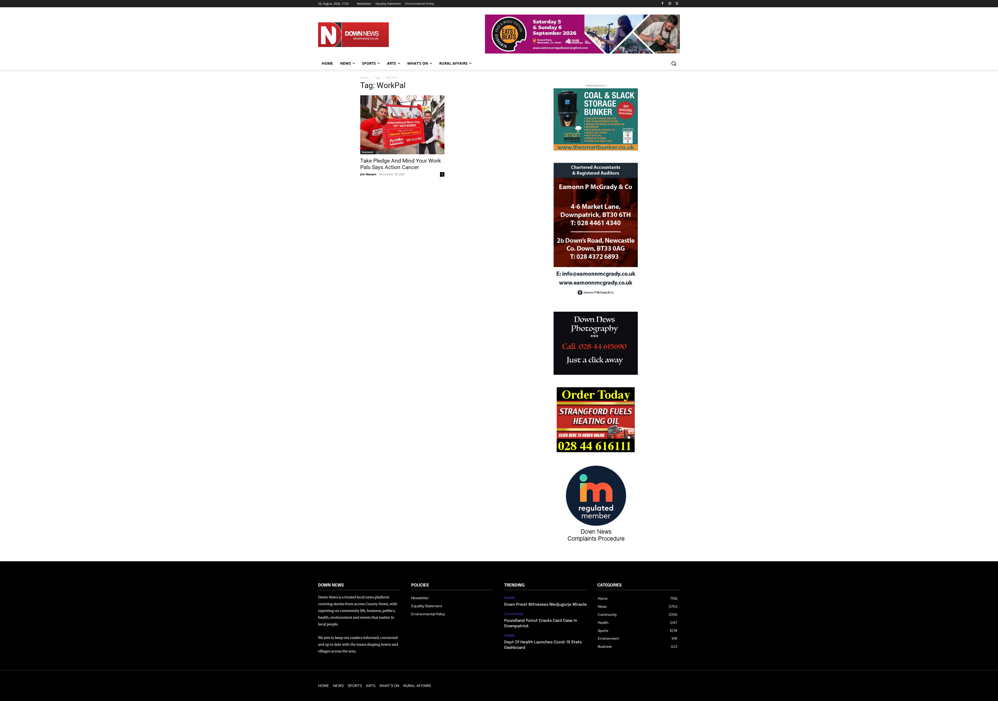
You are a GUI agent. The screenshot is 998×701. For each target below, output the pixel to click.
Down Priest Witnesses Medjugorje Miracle (545, 605)
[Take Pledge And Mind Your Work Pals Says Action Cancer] (402, 124)
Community (513, 614)
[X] (677, 4)
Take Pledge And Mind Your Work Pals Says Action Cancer (400, 164)
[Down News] (372, 34)
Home (364, 77)
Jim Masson (368, 174)
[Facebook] (663, 4)
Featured (367, 152)
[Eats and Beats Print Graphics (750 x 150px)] (582, 52)
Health (509, 598)
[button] (673, 63)
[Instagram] (670, 4)
